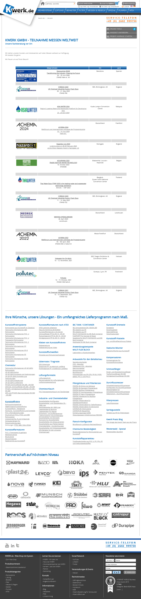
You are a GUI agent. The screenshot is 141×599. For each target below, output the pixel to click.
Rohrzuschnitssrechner (13, 404)
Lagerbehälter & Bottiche (48, 409)
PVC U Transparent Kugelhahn (16, 432)
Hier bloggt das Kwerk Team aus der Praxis (121, 422)
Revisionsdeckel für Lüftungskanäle (51, 380)
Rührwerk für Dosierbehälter (49, 420)
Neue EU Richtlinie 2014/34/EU (49, 330)
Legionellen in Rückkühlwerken (84, 353)
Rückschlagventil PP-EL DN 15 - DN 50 (52, 336)
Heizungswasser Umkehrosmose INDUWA (87, 415)
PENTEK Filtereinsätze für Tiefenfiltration (87, 405)
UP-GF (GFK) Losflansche (14, 383)
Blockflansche (77, 372)
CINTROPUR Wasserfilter (81, 411)
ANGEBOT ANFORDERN (119, 32)
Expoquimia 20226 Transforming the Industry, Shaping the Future (63, 72)
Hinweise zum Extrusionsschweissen (52, 355)
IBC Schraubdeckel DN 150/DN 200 (85, 328)
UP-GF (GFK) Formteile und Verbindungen (20, 374)
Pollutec (63, 278)
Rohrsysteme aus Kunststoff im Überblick (20, 328)
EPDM (28, 425)
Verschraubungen (112, 334)
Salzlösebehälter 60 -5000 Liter (49, 407)
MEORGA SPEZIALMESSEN (63, 217)
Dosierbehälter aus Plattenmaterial (51, 424)
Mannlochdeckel (78, 368)
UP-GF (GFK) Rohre (12, 372)
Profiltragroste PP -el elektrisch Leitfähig (53, 368)
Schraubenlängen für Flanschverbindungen (13, 422)
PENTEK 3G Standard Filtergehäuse (85, 388)
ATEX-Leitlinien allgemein (48, 328)
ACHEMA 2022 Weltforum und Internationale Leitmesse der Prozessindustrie (63, 239)
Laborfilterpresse (112, 403)
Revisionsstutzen (79, 370)
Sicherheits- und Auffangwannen (50, 414)
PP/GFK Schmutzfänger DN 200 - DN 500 (19, 385)
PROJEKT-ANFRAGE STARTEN (121, 36)
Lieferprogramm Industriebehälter (51, 416)
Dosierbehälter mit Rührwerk (49, 418)
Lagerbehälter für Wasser (48, 411)
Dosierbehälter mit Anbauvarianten (51, 422)
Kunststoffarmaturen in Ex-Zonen (51, 332)
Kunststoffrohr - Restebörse (15, 409)
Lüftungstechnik (45, 378)
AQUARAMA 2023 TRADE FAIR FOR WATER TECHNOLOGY (63, 162)
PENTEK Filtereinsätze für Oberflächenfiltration (81, 401)
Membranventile (11, 435)
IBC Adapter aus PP (79, 332)
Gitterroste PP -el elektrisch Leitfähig (52, 366)
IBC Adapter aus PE (79, 330)
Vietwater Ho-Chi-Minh (63, 258)
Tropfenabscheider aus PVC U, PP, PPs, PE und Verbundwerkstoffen (88, 442)
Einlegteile (110, 328)
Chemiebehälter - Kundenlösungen (51, 426)
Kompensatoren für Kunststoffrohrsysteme (114, 361)
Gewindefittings (112, 332)
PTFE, (16, 425)
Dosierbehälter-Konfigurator (49, 401)
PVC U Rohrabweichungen (14, 413)
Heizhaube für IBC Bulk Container (85, 342)
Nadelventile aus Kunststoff (15, 441)
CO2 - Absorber (78, 364)
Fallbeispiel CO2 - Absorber (82, 366)
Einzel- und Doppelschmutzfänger (118, 372)
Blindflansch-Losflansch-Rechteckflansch (87, 424)
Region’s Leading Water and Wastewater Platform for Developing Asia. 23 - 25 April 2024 (63, 109)
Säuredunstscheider (80, 362)
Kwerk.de (41, 18)
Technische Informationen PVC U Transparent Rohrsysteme (17, 339)
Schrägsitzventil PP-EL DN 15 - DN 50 (52, 338)
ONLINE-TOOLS (116, 29)
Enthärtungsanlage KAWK (82, 413)
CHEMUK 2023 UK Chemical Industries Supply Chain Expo (63, 88)
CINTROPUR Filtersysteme (82, 409)
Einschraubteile (111, 330)
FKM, (24, 425)
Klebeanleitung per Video (48, 347)
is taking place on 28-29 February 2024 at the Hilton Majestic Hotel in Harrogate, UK (63, 146)
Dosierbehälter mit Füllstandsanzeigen (52, 428)
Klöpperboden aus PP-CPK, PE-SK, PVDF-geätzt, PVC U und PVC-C (87, 375)
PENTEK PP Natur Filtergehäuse (84, 394)
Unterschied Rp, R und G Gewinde (17, 419)
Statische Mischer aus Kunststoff (117, 351)
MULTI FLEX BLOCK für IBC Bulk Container (88, 334)
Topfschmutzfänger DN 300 (116, 374)
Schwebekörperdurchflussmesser (118, 385)
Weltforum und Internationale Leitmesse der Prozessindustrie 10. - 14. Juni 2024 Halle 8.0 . (63, 130)
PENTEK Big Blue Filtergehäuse (83, 390)
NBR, (20, 425)
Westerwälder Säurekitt (114, 432)
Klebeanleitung (44, 345)
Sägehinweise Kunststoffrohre (16, 406)
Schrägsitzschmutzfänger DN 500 (117, 376)
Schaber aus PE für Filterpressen (117, 413)
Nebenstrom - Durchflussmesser (117, 394)
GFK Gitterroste (44, 364)
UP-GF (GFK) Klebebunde (14, 380)
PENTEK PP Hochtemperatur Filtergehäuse (88, 392)
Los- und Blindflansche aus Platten (118, 341)
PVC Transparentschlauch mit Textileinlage (54, 392)
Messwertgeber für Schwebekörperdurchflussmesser (118, 391)
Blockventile (9, 437)
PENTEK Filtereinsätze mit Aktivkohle (86, 407)
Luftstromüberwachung (47, 382)
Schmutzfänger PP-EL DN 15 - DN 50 (51, 334)
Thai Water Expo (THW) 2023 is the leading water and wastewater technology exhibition (63, 185)
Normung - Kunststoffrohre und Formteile (20, 411)
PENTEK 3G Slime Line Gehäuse (84, 386)
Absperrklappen (11, 439)
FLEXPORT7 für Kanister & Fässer (84, 336)
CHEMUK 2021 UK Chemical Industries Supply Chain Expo (63, 291)
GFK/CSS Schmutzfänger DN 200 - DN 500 (20, 387)
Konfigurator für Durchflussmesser (118, 387)
